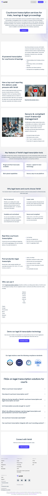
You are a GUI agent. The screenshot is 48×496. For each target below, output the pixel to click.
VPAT (18, 468)
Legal (18, 460)
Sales (2, 477)
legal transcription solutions (11, 285)
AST (33, 464)
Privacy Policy (19, 462)
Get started (33, 1)
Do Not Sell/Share (33, 494)
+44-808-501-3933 (5, 486)
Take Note (34, 462)
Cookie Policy (30, 493)
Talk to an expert (24, 446)
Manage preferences (21, 493)
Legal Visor (33, 243)
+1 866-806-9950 (4, 482)
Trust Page (19, 464)
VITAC (33, 460)
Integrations (3, 464)
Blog (2, 466)
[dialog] (24, 493)
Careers (2, 460)
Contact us (40, 1)
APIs (2, 462)
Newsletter (3, 468)
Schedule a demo (24, 340)
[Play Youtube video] (35, 91)
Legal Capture (11, 243)
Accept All (11, 493)
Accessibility (19, 466)
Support (2, 479)
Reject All (15, 493)
